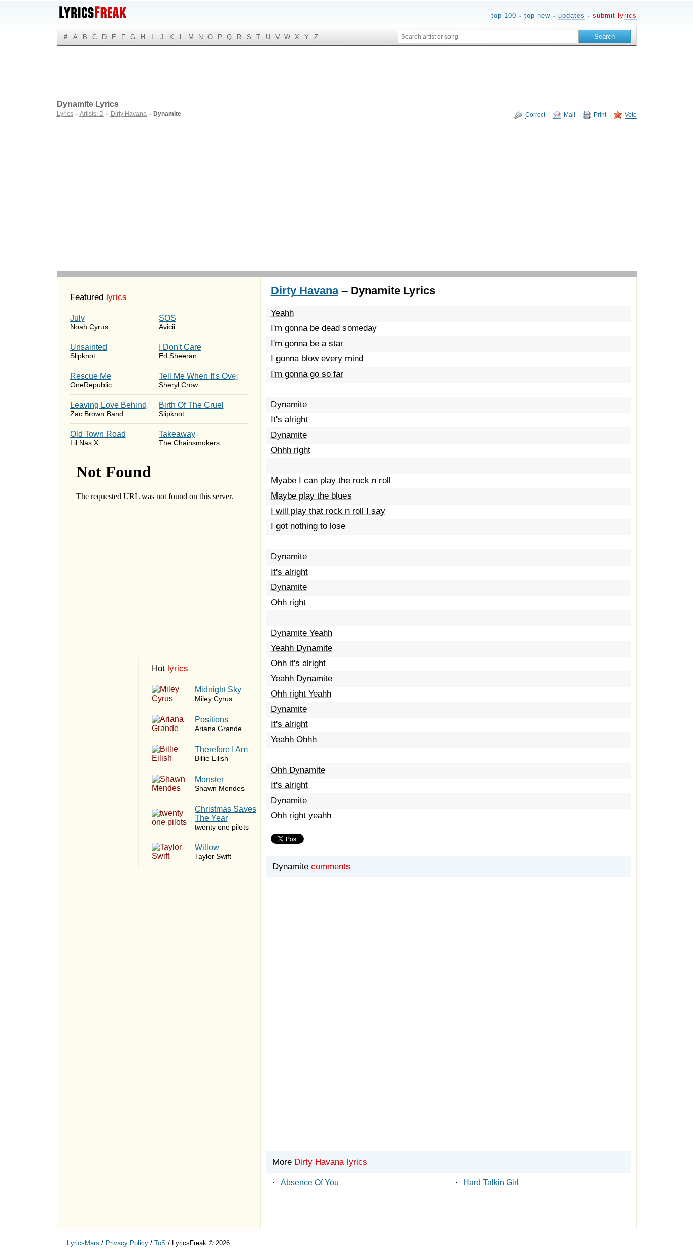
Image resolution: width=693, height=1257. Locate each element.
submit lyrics (615, 15)
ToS (160, 1243)
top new (537, 15)
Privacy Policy (127, 1243)
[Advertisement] (347, 195)
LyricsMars (83, 1243)
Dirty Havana (304, 290)
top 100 (503, 15)
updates (571, 15)
